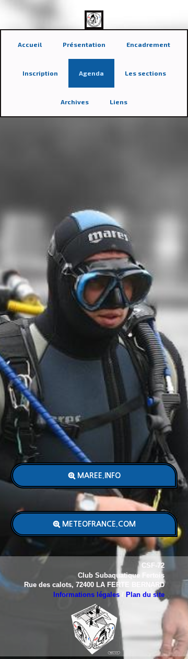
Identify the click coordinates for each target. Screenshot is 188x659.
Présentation (84, 44)
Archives (75, 101)
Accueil (30, 44)
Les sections (145, 73)
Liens (118, 101)
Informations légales (86, 595)
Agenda (91, 73)
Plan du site (145, 595)
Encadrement (148, 44)
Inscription (40, 73)
